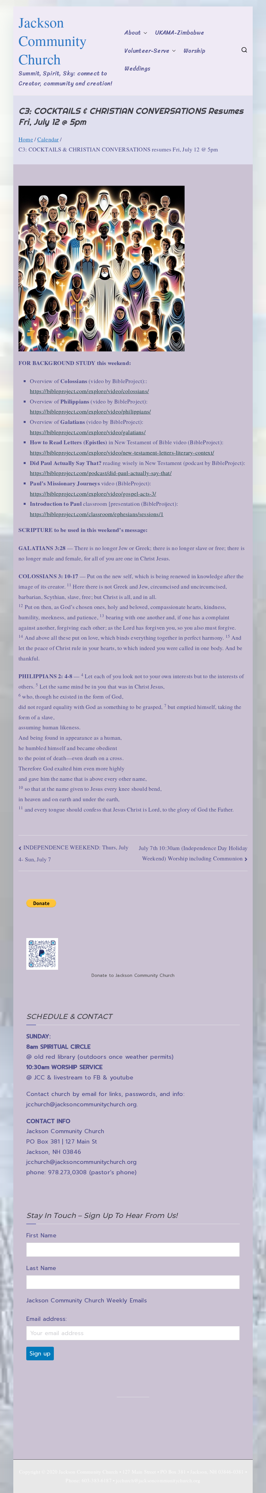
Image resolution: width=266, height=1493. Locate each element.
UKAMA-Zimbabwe (179, 33)
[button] (144, 33)
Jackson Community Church (52, 40)
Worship (194, 51)
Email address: (46, 1319)
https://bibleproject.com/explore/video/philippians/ (90, 411)
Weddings (137, 69)
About (133, 33)
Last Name (41, 1268)
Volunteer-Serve (147, 51)
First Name (41, 1235)
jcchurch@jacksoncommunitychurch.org (81, 1104)
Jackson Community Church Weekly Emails (86, 1300)
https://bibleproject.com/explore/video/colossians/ (89, 391)
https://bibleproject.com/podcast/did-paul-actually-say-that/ (101, 473)
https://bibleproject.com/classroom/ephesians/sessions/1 (96, 514)
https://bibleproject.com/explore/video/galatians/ (88, 432)
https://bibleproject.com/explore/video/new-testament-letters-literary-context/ (122, 452)
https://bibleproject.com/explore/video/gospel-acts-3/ (93, 493)
